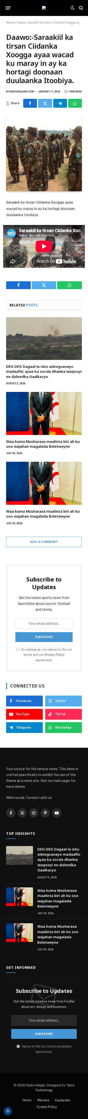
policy (67, 1046)
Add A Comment (44, 542)
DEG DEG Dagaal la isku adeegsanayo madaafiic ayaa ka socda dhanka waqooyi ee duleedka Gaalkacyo (44, 371)
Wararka (43, 1100)
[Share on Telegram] (60, 103)
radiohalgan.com (22, 91)
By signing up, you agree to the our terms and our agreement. (46, 655)
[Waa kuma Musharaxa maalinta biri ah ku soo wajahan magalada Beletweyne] (44, 413)
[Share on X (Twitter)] (45, 103)
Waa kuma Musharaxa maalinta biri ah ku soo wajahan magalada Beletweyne (43, 444)
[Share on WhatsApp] (75, 103)
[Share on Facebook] (30, 103)
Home (10, 22)
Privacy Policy (55, 654)
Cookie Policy (47, 1107)
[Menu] (8, 7)
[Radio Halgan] (44, 7)
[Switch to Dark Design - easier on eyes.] (72, 8)
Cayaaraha (62, 1100)
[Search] (80, 8)
